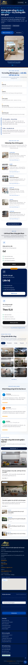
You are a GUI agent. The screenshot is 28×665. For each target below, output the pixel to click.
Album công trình (5, 623)
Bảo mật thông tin (5, 651)
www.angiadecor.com (6, 571)
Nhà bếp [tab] (15, 343)
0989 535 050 (4, 563)
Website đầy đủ (5, 628)
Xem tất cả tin (13, 448)
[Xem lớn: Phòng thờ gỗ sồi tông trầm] (7, 372)
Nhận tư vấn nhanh (6, 32)
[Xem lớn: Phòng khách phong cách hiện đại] (20, 352)
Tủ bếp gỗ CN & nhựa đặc (7, 638)
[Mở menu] (25, 2)
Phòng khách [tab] (9, 343)
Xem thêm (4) (14, 379)
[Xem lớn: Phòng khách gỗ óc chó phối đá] (7, 352)
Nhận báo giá (14, 293)
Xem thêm (4, 478)
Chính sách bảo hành (6, 647)
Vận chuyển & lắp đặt (6, 649)
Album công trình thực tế (13, 224)
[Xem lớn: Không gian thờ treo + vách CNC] (20, 372)
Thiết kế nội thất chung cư (7, 634)
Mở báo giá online (14, 322)
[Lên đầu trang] (25, 658)
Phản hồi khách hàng (6, 625)
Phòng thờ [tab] (22, 343)
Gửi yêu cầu (14, 613)
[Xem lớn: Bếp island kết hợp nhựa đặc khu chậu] (20, 362)
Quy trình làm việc (14, 327)
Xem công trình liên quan (14, 171)
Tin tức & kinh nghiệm (6, 627)
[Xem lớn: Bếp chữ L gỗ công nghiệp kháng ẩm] (7, 362)
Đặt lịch (14, 264)
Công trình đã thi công (6, 641)
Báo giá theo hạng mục (6, 639)
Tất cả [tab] (3, 343)
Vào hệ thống (20, 2)
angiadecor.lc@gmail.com (6, 567)
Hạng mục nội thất (21, 327)
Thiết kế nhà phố (5, 636)
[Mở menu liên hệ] (25, 662)
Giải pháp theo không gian (7, 622)
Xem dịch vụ (18, 32)
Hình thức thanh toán (6, 652)
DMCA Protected (6, 655)
